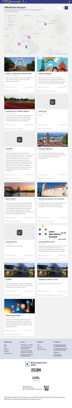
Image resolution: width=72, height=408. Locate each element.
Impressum (57, 352)
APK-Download (41, 349)
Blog (5, 345)
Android (39, 347)
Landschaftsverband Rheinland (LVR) (26, 347)
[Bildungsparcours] (14, 2)
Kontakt (6, 349)
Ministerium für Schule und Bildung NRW (27, 355)
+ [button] (6, 17)
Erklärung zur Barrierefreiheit (58, 355)
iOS (38, 345)
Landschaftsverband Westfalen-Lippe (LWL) (27, 351)
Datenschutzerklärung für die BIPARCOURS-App (61, 349)
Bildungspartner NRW (27, 345)
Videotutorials (8, 353)
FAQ (5, 347)
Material (6, 351)
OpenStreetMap (58, 53)
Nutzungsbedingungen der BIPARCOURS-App (60, 345)
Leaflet (52, 53)
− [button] (6, 20)
